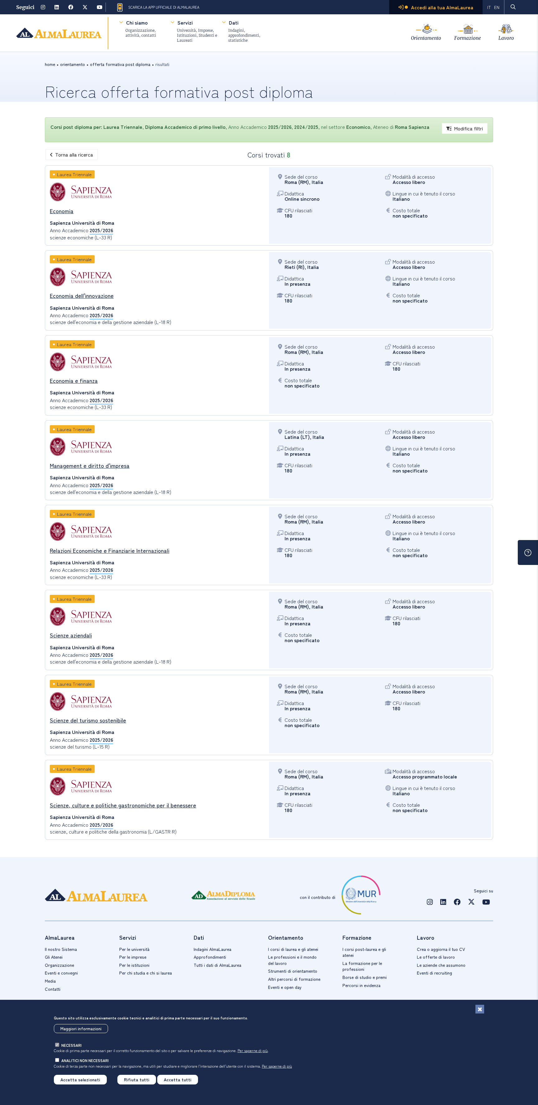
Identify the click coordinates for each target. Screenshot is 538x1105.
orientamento (72, 64)
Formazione (467, 38)
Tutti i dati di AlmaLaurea (217, 965)
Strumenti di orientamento (292, 971)
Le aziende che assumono (441, 965)
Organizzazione (59, 965)
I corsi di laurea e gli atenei (293, 949)
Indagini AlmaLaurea (212, 949)
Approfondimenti (210, 957)
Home (50, 64)
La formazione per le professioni (362, 966)
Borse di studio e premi (364, 977)
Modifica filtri (468, 128)
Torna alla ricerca (74, 154)
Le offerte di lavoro (436, 957)
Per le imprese (132, 957)
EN (496, 7)
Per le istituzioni (134, 965)
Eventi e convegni (61, 973)
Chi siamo (137, 22)
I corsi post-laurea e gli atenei (364, 952)
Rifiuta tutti (136, 1079)
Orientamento (426, 38)
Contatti (52, 989)
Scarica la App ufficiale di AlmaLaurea (163, 7)
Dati (233, 22)
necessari (71, 1045)
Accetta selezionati (80, 1079)
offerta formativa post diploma (120, 64)
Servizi (185, 22)
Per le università (134, 949)
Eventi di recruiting (434, 973)
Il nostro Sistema (61, 949)
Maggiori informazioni (80, 1028)
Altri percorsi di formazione (294, 979)
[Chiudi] (479, 1009)
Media (50, 981)
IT (489, 7)
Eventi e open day (285, 987)
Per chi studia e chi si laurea (145, 973)
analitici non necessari (85, 1060)
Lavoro (506, 38)
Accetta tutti (177, 1079)
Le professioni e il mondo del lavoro (292, 960)
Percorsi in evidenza (361, 985)
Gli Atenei (54, 957)
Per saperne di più (253, 1050)
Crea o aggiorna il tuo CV (441, 949)
